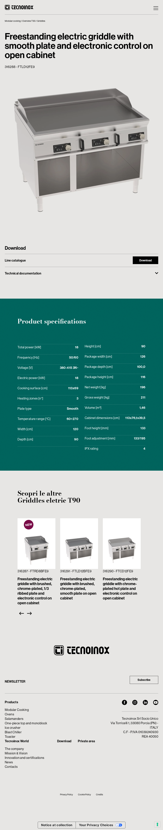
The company (14, 749)
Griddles (41, 21)
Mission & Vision (16, 753)
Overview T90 (28, 21)
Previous (21, 613)
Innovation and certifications (24, 758)
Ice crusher (13, 728)
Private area (86, 741)
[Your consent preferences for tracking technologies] (157, 824)
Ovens (9, 714)
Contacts (11, 767)
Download (145, 260)
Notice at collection (56, 825)
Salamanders (14, 719)
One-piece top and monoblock (26, 723)
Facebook (124, 702)
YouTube (155, 702)
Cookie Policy (84, 794)
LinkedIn (145, 702)
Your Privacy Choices (96, 825)
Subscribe (144, 680)
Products (11, 702)
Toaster (10, 737)
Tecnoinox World (17, 741)
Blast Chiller (13, 732)
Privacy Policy (66, 794)
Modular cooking (13, 21)
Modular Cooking (17, 710)
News (9, 762)
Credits (99, 794)
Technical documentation (23, 273)
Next (30, 613)
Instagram (134, 702)
